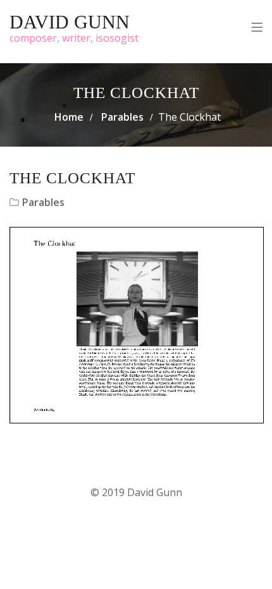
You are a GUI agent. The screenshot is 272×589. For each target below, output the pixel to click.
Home (68, 117)
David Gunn (69, 21)
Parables (122, 117)
